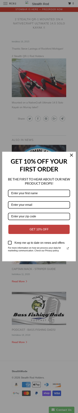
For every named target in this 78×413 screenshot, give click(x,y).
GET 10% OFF (39, 229)
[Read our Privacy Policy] (68, 248)
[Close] (71, 156)
